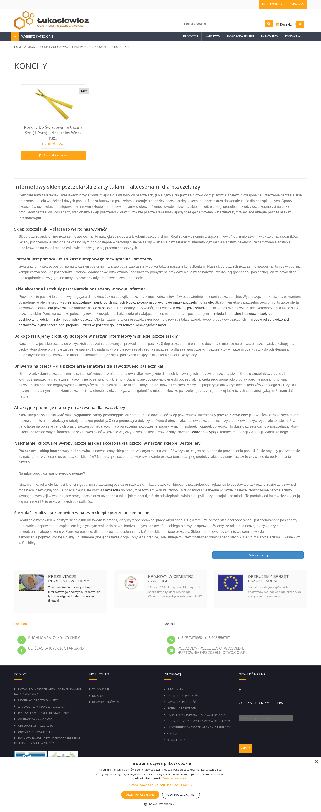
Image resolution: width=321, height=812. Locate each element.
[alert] (160, 784)
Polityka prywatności (184, 695)
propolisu (73, 325)
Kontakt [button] (291, 36)
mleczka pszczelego (98, 325)
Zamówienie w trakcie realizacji (41, 706)
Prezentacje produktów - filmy (68, 578)
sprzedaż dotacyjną (201, 432)
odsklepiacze (82, 319)
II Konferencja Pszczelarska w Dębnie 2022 (199, 721)
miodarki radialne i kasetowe (236, 314)
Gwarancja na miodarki (35, 719)
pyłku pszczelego (51, 325)
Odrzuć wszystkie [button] (180, 794)
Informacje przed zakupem (38, 700)
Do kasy (295, 4)
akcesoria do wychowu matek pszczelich (168, 302)
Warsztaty (212, 36)
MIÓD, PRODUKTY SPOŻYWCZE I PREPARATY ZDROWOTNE (69, 47)
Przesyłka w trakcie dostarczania (43, 713)
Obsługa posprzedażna (35, 725)
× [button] (316, 761)
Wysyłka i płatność (182, 702)
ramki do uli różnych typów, (115, 302)
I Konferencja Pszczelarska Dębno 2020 (197, 714)
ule (210, 302)
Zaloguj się (100, 689)
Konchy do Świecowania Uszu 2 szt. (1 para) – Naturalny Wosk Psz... (53, 133)
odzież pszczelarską (191, 308)
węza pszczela (104, 308)
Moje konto (271, 4)
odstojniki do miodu (55, 319)
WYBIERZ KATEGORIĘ (37, 36)
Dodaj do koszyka (55, 155)
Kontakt (173, 733)
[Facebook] (240, 689)
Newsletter (176, 740)
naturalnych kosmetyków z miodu (142, 325)
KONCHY (120, 47)
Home (18, 47)
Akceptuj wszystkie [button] (140, 794)
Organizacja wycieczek (35, 732)
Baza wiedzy (269, 36)
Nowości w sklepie (240, 36)
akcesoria (112, 490)
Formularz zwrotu (182, 708)
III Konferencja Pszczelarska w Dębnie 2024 (199, 727)
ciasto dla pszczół (52, 308)
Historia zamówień (105, 702)
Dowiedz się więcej (175, 778)
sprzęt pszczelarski (77, 302)
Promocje (190, 36)
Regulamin (175, 689)
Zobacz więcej (258, 555)
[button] (160, 784)
